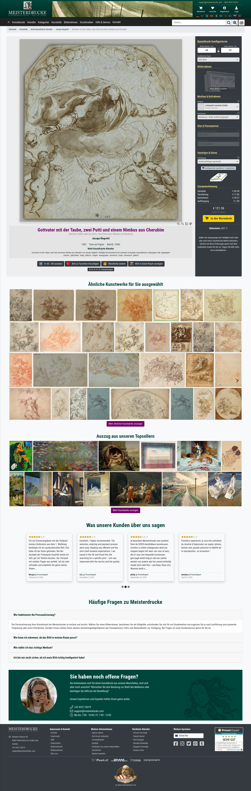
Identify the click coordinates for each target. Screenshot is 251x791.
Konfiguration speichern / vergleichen (219, 168)
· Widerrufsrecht (56, 746)
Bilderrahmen (71, 22)
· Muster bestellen (98, 753)
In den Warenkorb (220, 218)
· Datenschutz (55, 743)
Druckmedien (86, 22)
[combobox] (218, 59)
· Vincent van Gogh (139, 733)
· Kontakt (53, 733)
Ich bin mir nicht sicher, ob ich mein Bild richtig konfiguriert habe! (49, 657)
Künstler (31, 22)
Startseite (12, 29)
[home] (8, 22)
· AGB (52, 740)
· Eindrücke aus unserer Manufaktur (105, 746)
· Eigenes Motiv (97, 733)
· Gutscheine (96, 750)
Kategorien (43, 22)
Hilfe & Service (103, 22)
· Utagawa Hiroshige (140, 746)
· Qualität (94, 743)
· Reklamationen (56, 750)
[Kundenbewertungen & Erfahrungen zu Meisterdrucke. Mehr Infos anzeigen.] (229, 739)
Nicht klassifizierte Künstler (42, 29)
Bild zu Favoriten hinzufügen (84, 263)
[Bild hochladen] (242, 23)
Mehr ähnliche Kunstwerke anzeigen (125, 423)
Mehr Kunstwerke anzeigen (125, 510)
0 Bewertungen (106, 269)
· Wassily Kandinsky (140, 743)
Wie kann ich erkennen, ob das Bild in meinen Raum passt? (45, 637)
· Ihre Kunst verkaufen (100, 736)
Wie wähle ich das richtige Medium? (33, 647)
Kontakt (117, 22)
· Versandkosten (97, 740)
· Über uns (54, 753)
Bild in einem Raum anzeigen (148, 263)
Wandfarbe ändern (116, 263)
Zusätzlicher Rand (204, 56)
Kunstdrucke (18, 22)
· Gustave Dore (138, 750)
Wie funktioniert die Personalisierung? (34, 614)
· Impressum (55, 736)
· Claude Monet (138, 736)
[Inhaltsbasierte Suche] (235, 23)
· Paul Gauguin (138, 740)
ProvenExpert (39, 574)
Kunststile (56, 22)
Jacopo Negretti (62, 29)
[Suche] (229, 23)
